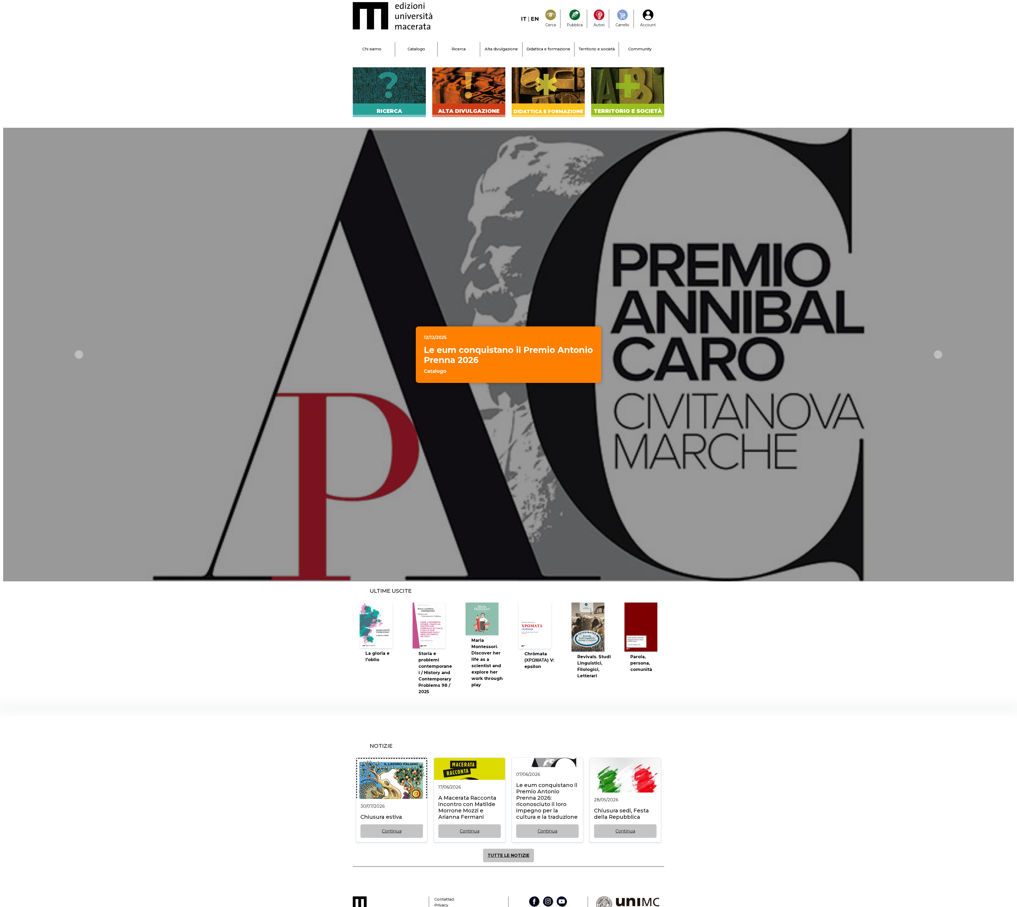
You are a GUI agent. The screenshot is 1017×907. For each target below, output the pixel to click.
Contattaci (444, 899)
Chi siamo (371, 49)
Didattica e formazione (548, 49)
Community (640, 49)
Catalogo (416, 49)
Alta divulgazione (501, 49)
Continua (392, 831)
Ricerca (459, 49)
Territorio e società (596, 49)
